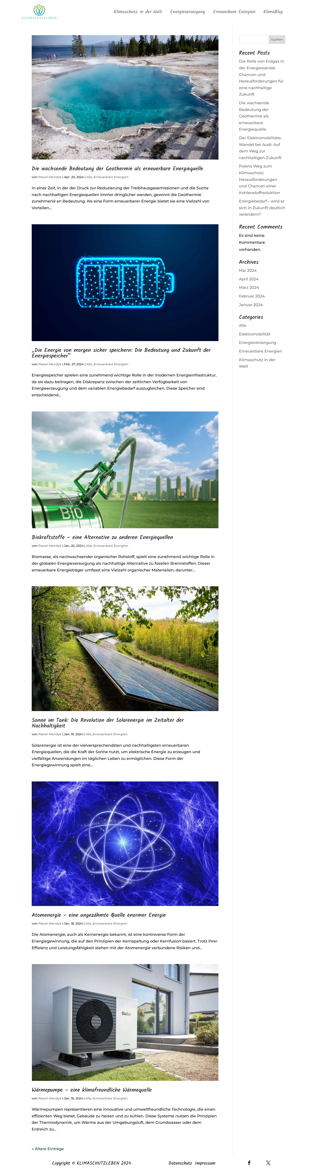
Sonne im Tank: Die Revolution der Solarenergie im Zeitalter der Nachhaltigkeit (108, 723)
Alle (89, 177)
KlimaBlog (273, 12)
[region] (56, 1133)
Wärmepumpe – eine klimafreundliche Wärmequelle (92, 1090)
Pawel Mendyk (49, 177)
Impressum (205, 1163)
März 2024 (249, 287)
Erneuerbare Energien (234, 12)
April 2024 (249, 279)
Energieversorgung (187, 12)
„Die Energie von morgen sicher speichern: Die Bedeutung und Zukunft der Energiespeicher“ (121, 353)
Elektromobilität (254, 334)
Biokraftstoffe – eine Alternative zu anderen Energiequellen (102, 537)
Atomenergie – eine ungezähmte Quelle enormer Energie (99, 915)
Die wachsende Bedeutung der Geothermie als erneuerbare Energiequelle (117, 168)
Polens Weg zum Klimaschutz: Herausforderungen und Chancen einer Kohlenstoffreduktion (259, 179)
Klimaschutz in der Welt (138, 12)
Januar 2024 (251, 304)
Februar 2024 (252, 296)
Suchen (277, 39)
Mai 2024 (248, 270)
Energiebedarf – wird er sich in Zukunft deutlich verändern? (262, 208)
